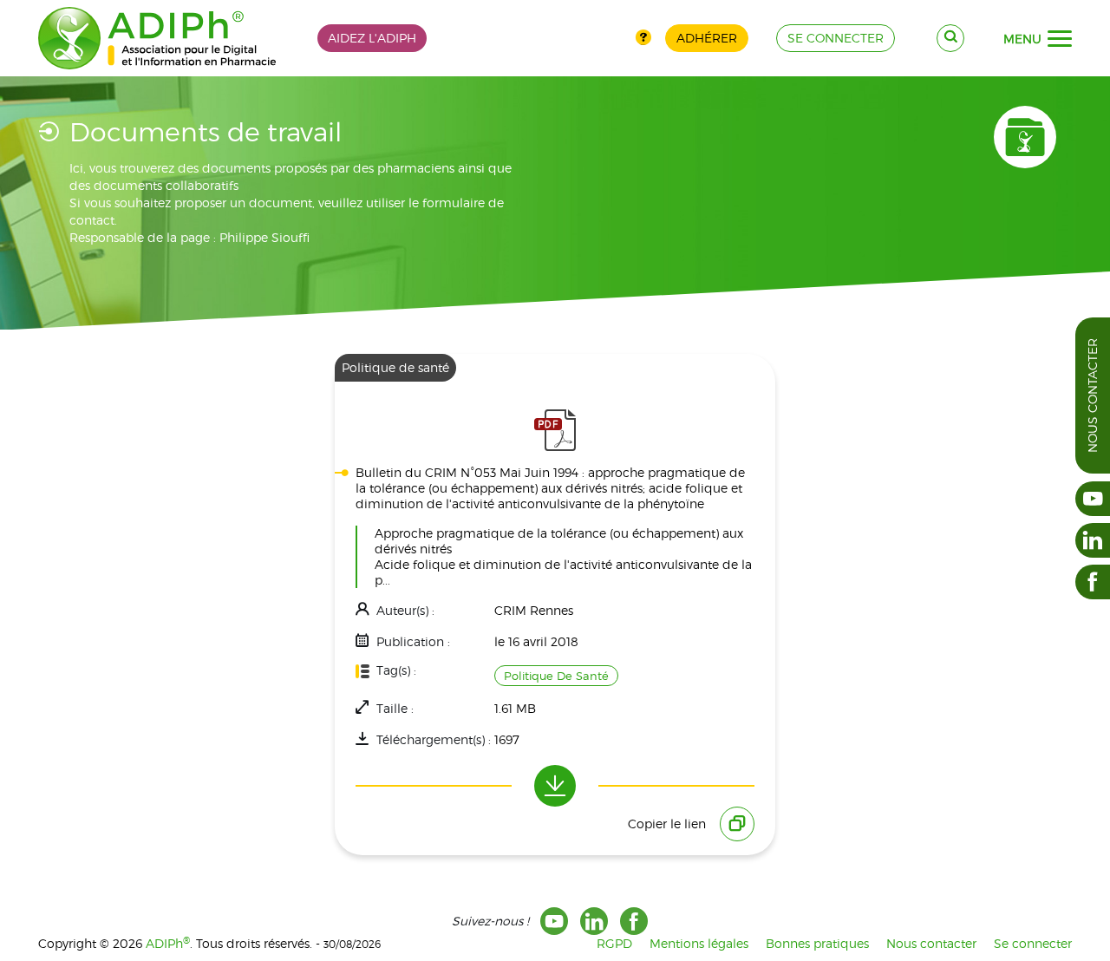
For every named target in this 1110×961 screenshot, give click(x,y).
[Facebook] (634, 921)
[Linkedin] (594, 921)
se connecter (835, 37)
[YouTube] (554, 921)
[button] (1060, 39)
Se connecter (1033, 943)
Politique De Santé (556, 676)
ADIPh (168, 943)
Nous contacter (1092, 395)
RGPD (614, 943)
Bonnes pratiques (817, 943)
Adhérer (706, 37)
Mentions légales (699, 943)
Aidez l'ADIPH (372, 37)
